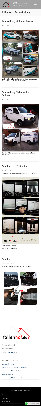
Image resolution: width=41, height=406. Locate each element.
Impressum (5, 398)
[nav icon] (35, 4)
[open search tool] (30, 4)
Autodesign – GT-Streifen (14, 166)
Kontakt (4, 395)
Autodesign (7, 259)
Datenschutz (6, 402)
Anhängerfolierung (8, 364)
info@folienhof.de (13, 352)
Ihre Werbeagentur (20, 3)
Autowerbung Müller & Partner (17, 21)
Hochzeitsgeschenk (8, 374)
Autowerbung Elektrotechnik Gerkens (16, 93)
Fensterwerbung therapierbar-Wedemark (15, 367)
